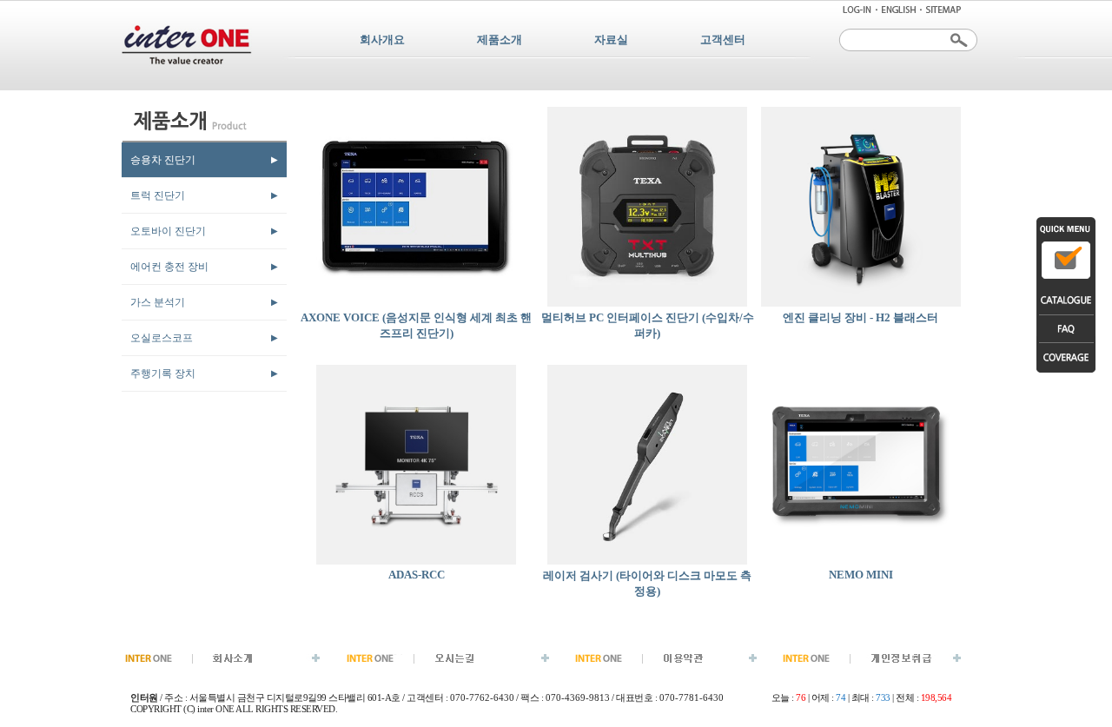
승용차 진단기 (162, 160)
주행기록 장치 (162, 373)
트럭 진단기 (157, 195)
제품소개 (499, 39)
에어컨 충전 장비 (169, 267)
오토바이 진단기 (168, 231)
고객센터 (722, 39)
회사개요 (382, 39)
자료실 (611, 39)
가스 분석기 (157, 302)
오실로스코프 (161, 338)
